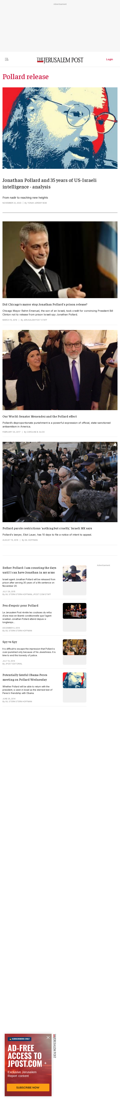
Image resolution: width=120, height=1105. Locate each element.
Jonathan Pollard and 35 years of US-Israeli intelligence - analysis (49, 183)
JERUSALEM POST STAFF (35, 320)
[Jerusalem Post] (60, 60)
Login (109, 59)
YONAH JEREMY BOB (37, 203)
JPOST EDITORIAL (13, 664)
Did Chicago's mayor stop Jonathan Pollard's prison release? (44, 304)
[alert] (28, 1069)
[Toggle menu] (6, 59)
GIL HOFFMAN (31, 540)
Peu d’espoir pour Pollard (20, 605)
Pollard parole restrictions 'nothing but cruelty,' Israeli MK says (47, 528)
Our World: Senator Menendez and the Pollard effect (39, 416)
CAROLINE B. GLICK (36, 432)
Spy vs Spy (9, 642)
